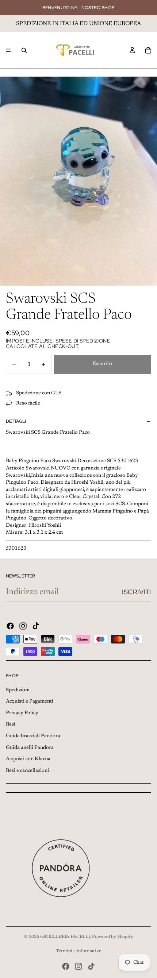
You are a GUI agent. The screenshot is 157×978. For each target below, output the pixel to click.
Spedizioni (18, 690)
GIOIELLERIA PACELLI (65, 937)
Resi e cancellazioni (27, 770)
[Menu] (8, 50)
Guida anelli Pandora (30, 747)
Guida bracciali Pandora (33, 736)
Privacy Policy (22, 713)
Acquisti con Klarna (28, 759)
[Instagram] (23, 626)
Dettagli (16, 421)
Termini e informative (78, 951)
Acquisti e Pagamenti (29, 701)
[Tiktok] (35, 626)
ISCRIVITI (136, 592)
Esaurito (102, 364)
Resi (10, 724)
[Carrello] (148, 50)
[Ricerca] (24, 50)
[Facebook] (10, 626)
